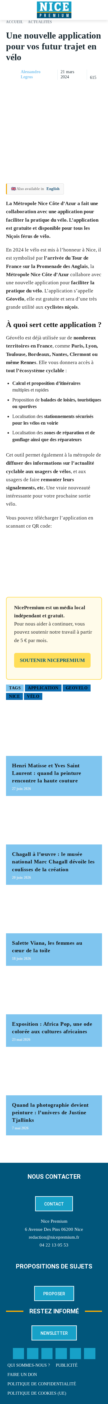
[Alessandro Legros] (13, 75)
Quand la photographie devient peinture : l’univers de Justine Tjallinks (50, 1112)
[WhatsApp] (82, 90)
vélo (33, 696)
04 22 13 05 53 (54, 1245)
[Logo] (54, 10)
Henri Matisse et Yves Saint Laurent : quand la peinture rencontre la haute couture (46, 773)
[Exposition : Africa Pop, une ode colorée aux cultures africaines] (54, 993)
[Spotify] (75, 1353)
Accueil (14, 22)
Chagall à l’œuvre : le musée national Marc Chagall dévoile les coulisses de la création (53, 861)
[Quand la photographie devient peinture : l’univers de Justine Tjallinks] (54, 1074)
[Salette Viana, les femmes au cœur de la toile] (54, 912)
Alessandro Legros (30, 74)
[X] (68, 90)
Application (43, 688)
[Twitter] (32, 1353)
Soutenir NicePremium (52, 660)
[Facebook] (55, 90)
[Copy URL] (41, 90)
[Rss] (89, 1353)
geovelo (77, 688)
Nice (14, 696)
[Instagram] (47, 1353)
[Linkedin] (96, 90)
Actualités (40, 22)
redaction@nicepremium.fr (54, 1237)
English (52, 188)
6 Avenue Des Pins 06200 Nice (54, 1229)
